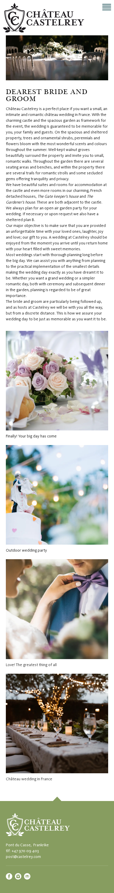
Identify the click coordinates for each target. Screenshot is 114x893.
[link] (57, 799)
